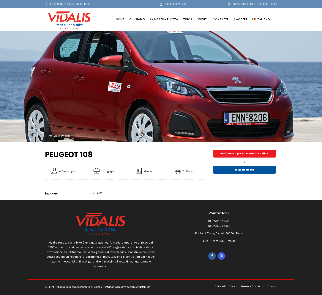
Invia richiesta (244, 169)
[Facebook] (212, 256)
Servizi (202, 19)
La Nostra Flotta (164, 19)
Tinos (187, 19)
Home (120, 19)
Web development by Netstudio (132, 286)
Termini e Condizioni (252, 286)
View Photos (61, 135)
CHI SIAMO (137, 19)
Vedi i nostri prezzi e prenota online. (244, 153)
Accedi (241, 19)
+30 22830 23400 (175, 4)
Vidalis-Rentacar (104, 286)
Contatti (220, 19)
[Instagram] (221, 256)
